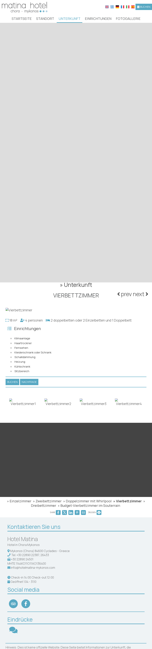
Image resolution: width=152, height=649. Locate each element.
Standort (45, 18)
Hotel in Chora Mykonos (23, 545)
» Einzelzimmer (19, 501)
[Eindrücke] (13, 632)
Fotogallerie (128, 18)
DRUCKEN (92, 512)
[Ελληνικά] (112, 6)
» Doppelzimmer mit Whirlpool (87, 501)
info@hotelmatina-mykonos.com (33, 568)
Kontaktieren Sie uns (33, 527)
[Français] (122, 6)
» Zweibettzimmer (47, 501)
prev (126, 294)
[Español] (133, 6)
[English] (107, 6)
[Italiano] (127, 6)
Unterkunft (69, 18)
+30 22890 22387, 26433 (32, 555)
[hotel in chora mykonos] (24, 7)
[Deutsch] (117, 6)
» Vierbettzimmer (127, 501)
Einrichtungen (98, 18)
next (139, 294)
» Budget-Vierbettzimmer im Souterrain (89, 505)
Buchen (144, 7)
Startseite (22, 18)
